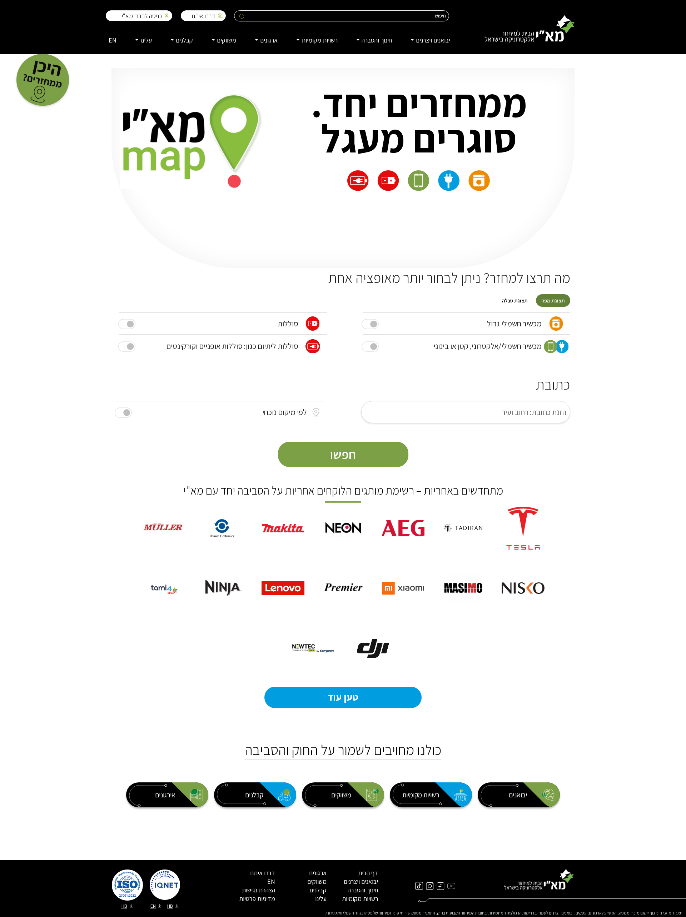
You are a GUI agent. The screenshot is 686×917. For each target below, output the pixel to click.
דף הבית (368, 873)
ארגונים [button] (269, 40)
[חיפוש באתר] (242, 16)
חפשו (343, 454)
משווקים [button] (226, 40)
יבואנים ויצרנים (361, 881)
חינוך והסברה (363, 890)
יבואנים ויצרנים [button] (433, 40)
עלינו (321, 899)
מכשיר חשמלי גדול (514, 323)
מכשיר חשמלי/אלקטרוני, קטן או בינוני (487, 346)
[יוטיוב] (451, 885)
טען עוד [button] (343, 696)
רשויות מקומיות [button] (320, 40)
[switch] (123, 412)
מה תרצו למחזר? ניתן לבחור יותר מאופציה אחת (449, 277)
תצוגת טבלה (515, 300)
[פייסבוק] (440, 885)
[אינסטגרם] (430, 885)
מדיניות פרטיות (257, 899)
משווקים (317, 881)
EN (112, 40)
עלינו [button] (146, 40)
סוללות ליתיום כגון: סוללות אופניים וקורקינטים (232, 346)
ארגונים (318, 873)
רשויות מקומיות (360, 899)
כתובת (553, 384)
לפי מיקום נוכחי (284, 412)
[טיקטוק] (419, 885)
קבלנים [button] (184, 40)
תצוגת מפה (553, 300)
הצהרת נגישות (258, 890)
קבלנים (318, 890)
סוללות (288, 323)
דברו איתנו (203, 16)
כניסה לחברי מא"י (142, 16)
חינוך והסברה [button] (377, 40)
